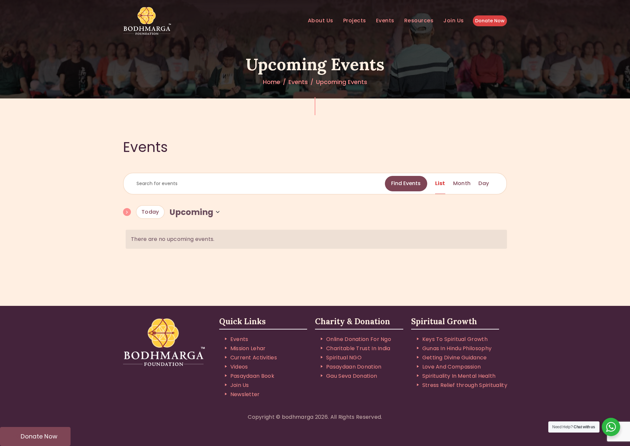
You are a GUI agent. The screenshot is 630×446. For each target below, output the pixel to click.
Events (298, 82)
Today (150, 212)
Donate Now (490, 20)
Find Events (406, 183)
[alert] (316, 239)
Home (271, 81)
